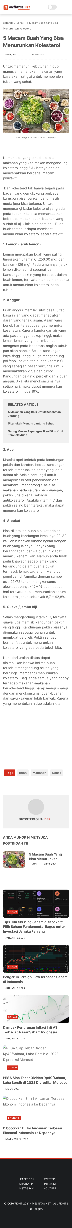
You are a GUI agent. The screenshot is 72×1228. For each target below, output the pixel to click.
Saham (12, 911)
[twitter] (14, 785)
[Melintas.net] (17, 9)
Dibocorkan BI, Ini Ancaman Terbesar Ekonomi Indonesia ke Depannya (32, 1130)
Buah (23, 773)
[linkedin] (38, 785)
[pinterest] (30, 785)
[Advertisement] (33, 735)
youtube (50, 1188)
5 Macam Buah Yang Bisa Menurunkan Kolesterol (45, 856)
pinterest (49, 1183)
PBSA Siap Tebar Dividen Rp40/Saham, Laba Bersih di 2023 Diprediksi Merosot (35, 1080)
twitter (49, 1179)
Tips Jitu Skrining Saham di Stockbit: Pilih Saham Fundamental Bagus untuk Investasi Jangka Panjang (34, 927)
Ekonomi (14, 1117)
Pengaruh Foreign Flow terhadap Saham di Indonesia (35, 979)
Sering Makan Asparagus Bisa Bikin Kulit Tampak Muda (35, 433)
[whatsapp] (22, 785)
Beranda (8, 22)
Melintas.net (42, 1203)
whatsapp (26, 1183)
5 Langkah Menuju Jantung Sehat (31, 423)
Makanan (39, 773)
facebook (27, 1179)
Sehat (20, 22)
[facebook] (6, 785)
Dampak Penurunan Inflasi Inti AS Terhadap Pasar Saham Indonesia (30, 1029)
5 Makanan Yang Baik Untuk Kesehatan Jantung (34, 414)
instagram (26, 1188)
